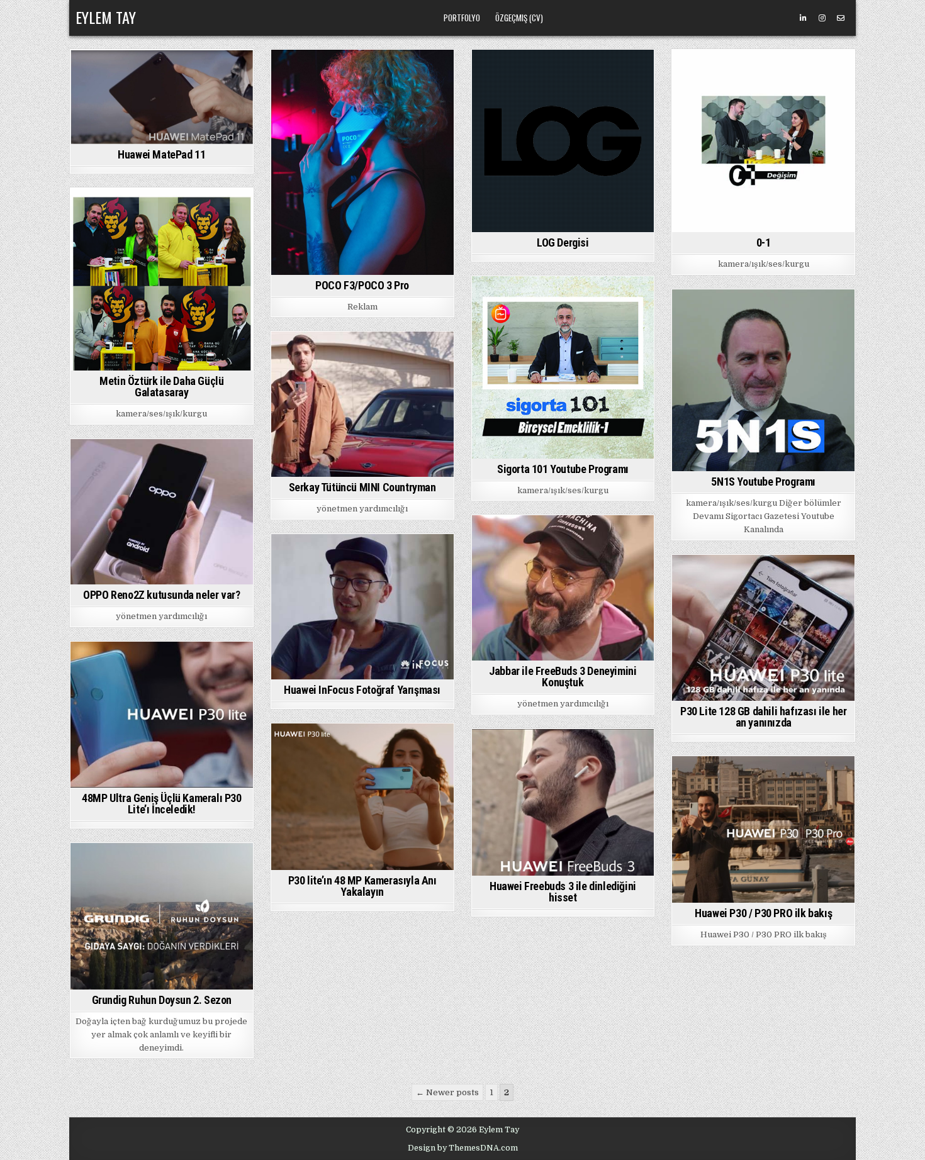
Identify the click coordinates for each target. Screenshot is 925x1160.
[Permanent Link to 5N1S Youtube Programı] (763, 380)
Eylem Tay (106, 17)
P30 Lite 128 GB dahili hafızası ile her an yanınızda (763, 717)
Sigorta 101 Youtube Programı (563, 469)
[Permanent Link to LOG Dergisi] (563, 141)
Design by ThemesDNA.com (463, 1148)
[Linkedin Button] (803, 18)
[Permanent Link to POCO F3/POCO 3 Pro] (362, 162)
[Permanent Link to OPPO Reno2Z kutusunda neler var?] (161, 511)
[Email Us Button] (840, 18)
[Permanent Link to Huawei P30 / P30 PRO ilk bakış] (763, 829)
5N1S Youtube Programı (763, 481)
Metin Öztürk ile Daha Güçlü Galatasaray (161, 386)
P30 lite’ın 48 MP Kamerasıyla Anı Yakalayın (362, 886)
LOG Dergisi (563, 242)
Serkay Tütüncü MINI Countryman (362, 487)
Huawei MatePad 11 (161, 154)
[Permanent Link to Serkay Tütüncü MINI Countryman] (362, 404)
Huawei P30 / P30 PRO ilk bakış (763, 913)
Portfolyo (462, 17)
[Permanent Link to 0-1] (763, 141)
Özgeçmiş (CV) (519, 17)
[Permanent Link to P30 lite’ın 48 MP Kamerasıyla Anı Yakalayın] (362, 796)
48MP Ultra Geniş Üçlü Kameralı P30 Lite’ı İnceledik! (161, 803)
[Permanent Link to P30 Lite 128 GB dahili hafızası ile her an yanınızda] (763, 628)
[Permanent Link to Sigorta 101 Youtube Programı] (563, 367)
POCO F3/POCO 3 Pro (362, 285)
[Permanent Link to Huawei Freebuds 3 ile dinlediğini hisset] (563, 802)
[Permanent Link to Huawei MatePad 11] (161, 97)
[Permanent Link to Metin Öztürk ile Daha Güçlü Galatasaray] (161, 279)
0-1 (763, 242)
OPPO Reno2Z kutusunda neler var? (161, 594)
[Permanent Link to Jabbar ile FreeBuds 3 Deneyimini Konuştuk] (563, 588)
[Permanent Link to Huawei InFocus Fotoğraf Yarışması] (362, 606)
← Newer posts (447, 1092)
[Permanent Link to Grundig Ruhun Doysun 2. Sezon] (161, 916)
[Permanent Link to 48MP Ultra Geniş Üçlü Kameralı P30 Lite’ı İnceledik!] (161, 715)
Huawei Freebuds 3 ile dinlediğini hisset (563, 891)
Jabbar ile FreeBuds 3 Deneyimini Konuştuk (562, 676)
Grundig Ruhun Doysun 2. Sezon (162, 1000)
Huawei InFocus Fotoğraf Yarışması (362, 689)
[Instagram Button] (822, 18)
